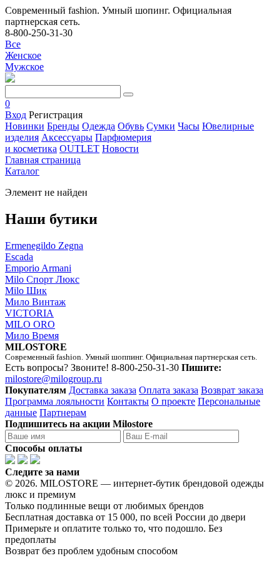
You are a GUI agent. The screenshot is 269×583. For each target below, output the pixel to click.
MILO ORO (30, 324)
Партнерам (62, 412)
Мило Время (32, 335)
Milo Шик (26, 290)
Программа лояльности (54, 401)
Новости (120, 148)
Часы (189, 126)
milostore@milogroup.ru (53, 378)
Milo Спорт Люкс (42, 279)
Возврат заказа (232, 390)
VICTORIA (29, 313)
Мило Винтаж (35, 302)
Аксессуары (67, 137)
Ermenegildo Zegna (44, 245)
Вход (15, 114)
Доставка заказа (102, 390)
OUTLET (79, 148)
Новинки (24, 126)
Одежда (98, 126)
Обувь (131, 126)
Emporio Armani (38, 268)
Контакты (128, 401)
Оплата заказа (168, 390)
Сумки (160, 126)
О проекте (173, 401)
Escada (19, 256)
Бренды (63, 126)
